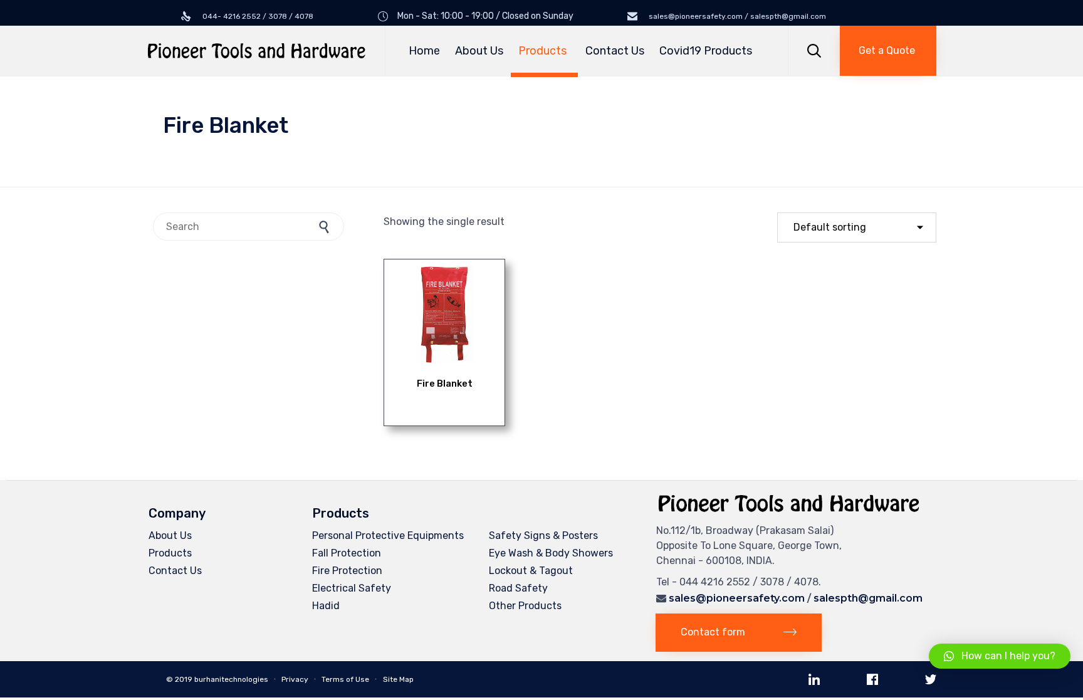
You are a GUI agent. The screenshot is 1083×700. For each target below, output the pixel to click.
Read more (445, 339)
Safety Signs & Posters (543, 535)
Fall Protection (346, 553)
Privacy (294, 679)
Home (424, 51)
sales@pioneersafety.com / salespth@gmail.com (736, 16)
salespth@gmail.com (868, 598)
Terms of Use (345, 679)
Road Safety (518, 588)
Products (542, 51)
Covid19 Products (705, 51)
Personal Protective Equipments (388, 535)
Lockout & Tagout (531, 571)
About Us (479, 51)
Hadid (326, 606)
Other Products (525, 606)
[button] (888, 51)
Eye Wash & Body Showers (551, 553)
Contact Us (614, 51)
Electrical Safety (351, 588)
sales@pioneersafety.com (736, 598)
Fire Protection (347, 571)
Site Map (398, 679)
